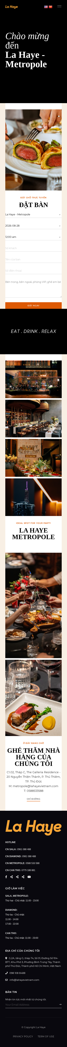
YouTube (29, 876)
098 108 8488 (17, 973)
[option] (33, 149)
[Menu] (58, 6)
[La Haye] (33, 835)
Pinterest (23, 876)
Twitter (11, 876)
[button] (33, 799)
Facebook (6, 876)
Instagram (17, 876)
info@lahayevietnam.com (24, 979)
